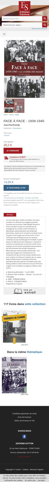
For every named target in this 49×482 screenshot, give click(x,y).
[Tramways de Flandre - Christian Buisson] (14, 326)
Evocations (17, 128)
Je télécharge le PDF (16, 188)
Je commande (13, 151)
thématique (34, 352)
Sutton (18, 469)
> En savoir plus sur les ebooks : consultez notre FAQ (21, 198)
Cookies (25, 469)
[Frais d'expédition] (6, 159)
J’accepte (41, 480)
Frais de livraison (24, 417)
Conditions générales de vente (24, 413)
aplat (17, 114)
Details (10, 215)
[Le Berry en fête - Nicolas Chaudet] (14, 375)
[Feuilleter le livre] (24, 291)
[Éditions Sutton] (24, 8)
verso (11, 114)
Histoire (7, 135)
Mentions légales (37, 469)
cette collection (35, 304)
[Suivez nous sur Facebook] (24, 437)
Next (41, 67)
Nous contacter (24, 456)
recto (6, 114)
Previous (7, 67)
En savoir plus (30, 480)
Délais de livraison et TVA (25, 420)
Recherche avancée (39, 28)
